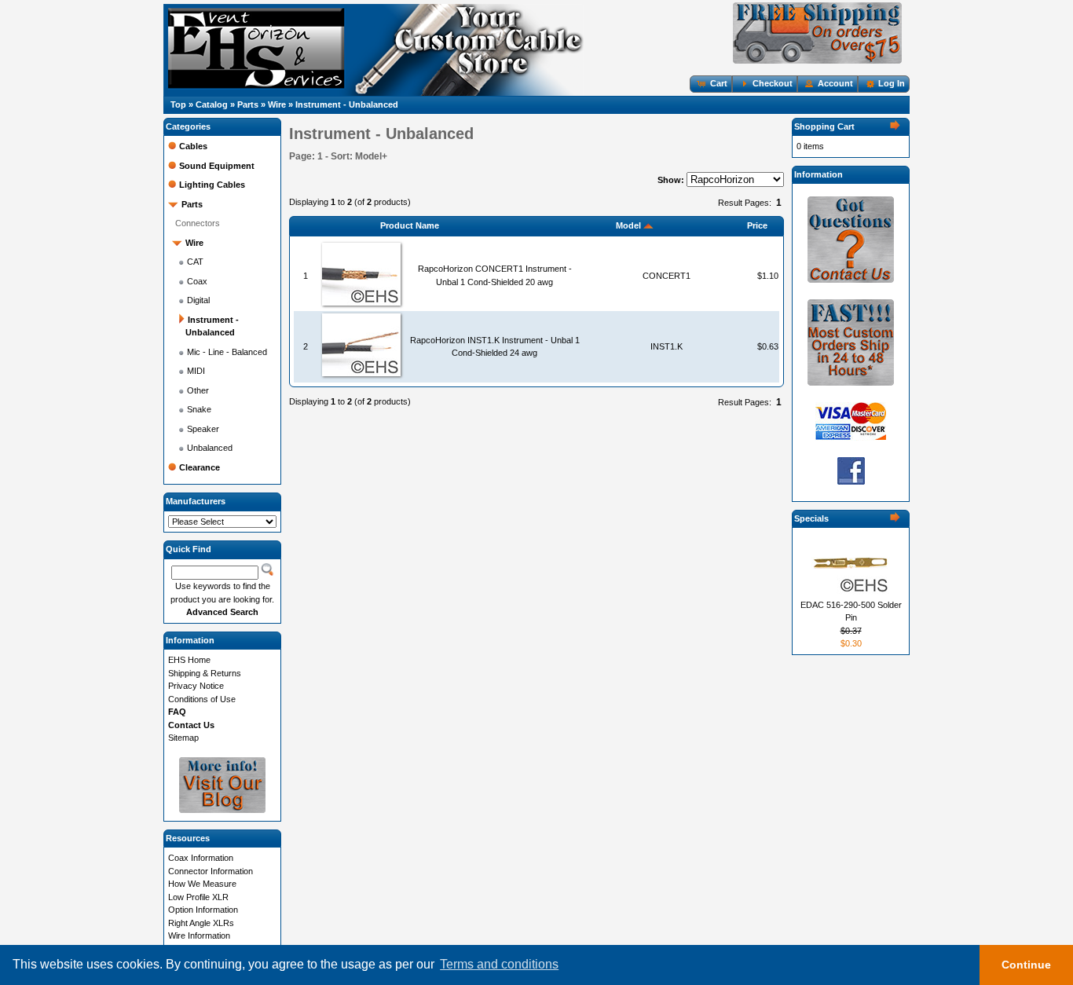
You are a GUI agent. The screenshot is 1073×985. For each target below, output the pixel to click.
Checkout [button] (773, 83)
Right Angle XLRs (201, 923)
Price (757, 225)
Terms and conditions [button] (499, 964)
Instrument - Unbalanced (346, 104)
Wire (277, 104)
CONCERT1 (666, 275)
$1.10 (767, 275)
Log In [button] (891, 83)
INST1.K (666, 346)
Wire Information (199, 935)
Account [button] (835, 83)
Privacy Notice (196, 685)
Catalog (212, 104)
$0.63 (767, 346)
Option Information (203, 909)
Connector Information (210, 871)
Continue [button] (1026, 964)
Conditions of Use (202, 699)
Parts (247, 104)
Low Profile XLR (198, 897)
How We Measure (202, 883)
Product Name (409, 225)
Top (178, 104)
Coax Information (200, 857)
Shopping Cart (824, 126)
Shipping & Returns (204, 673)
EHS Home (189, 660)
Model (629, 225)
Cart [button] (718, 83)
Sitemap (183, 737)
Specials (811, 518)
